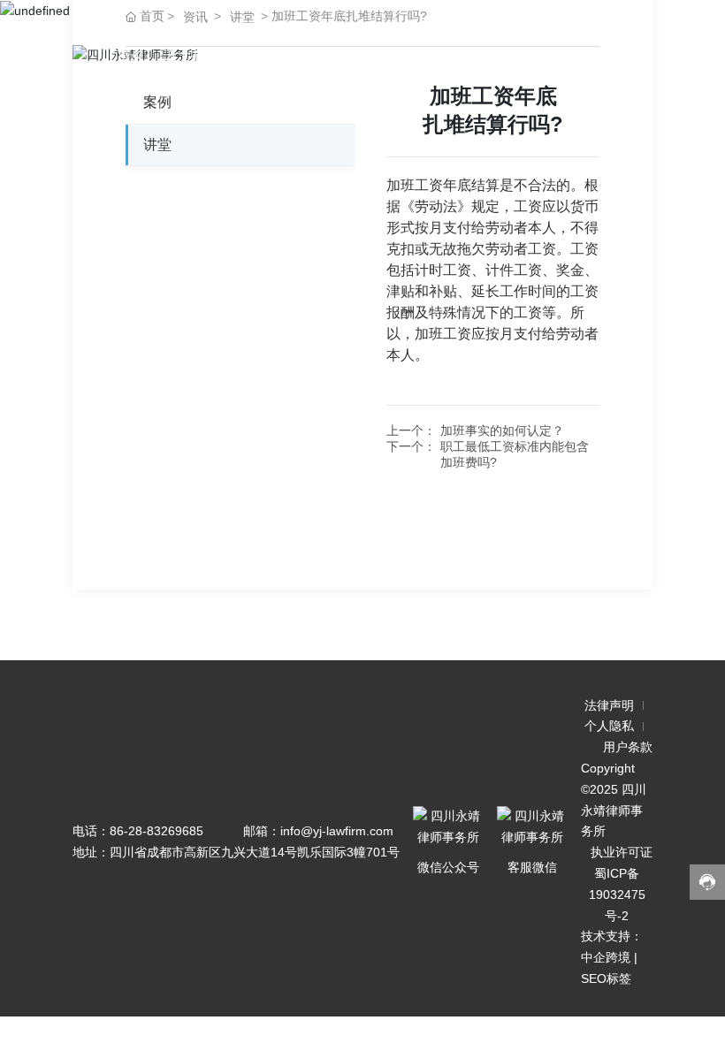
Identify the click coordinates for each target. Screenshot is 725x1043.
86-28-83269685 (156, 831)
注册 (629, 54)
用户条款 (627, 747)
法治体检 (265, 54)
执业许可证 (621, 852)
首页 (131, 54)
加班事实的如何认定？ (502, 430)
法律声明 (609, 705)
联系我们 (523, 54)
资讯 (195, 17)
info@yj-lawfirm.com (336, 831)
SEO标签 (606, 978)
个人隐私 (609, 726)
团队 (463, 54)
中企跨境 (605, 957)
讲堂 (417, 54)
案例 (371, 54)
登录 (583, 54)
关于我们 (191, 54)
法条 (325, 54)
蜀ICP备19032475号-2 (617, 894)
